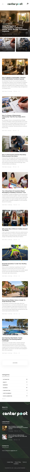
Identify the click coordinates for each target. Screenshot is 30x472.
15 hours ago (9, 34)
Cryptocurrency (15, 393)
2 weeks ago (9, 204)
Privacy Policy (18, 462)
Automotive (15, 379)
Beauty (15, 382)
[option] (15, 31)
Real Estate (6, 110)
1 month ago (9, 313)
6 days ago (9, 166)
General (5, 223)
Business (5, 185)
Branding (15, 384)
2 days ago (9, 47)
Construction (15, 390)
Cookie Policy (10, 462)
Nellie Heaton (4, 34)
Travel (5, 294)
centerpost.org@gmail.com (11, 450)
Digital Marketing (15, 395)
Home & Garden (6, 72)
